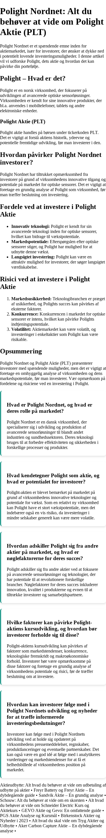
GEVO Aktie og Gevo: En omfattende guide (61, 810)
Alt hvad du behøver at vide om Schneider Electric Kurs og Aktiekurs (52, 805)
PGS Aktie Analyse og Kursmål (28, 815)
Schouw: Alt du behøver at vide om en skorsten (42, 800)
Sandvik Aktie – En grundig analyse (71, 795)
